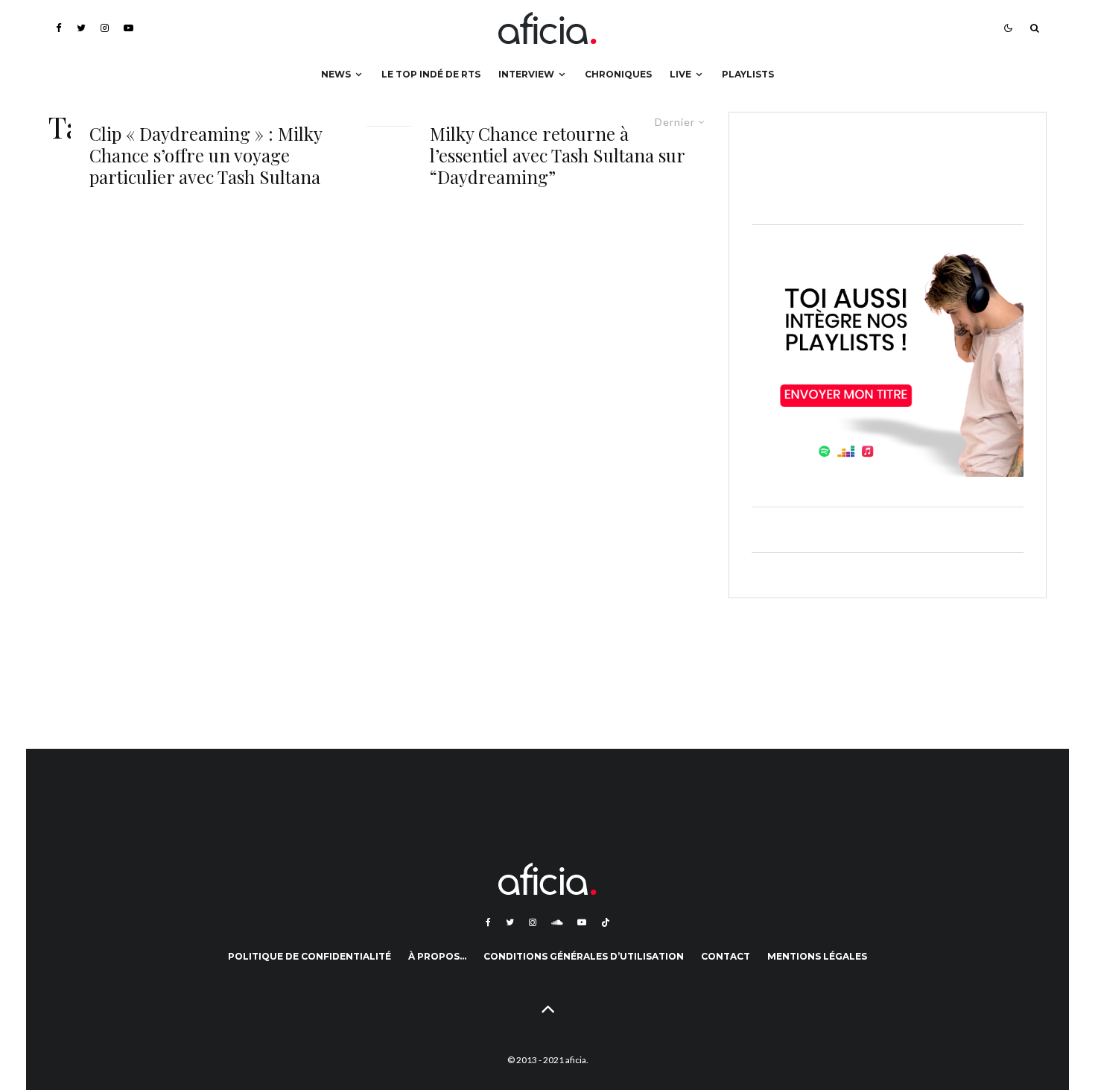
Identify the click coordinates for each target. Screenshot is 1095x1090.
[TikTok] (606, 922)
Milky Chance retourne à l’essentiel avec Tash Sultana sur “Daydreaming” (557, 155)
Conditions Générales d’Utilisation (583, 956)
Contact (725, 956)
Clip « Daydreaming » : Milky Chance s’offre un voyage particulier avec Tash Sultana (205, 155)
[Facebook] (58, 28)
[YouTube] (128, 28)
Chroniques (618, 74)
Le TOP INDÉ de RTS (430, 74)
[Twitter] (81, 28)
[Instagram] (104, 28)
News (336, 74)
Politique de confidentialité (309, 956)
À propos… (437, 956)
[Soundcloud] (557, 922)
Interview (526, 74)
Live (680, 74)
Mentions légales (817, 956)
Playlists (748, 74)
